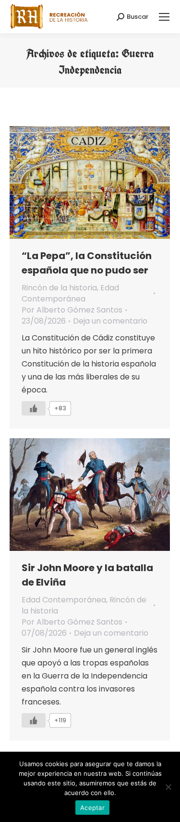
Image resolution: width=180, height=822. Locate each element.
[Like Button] (34, 408)
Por (72, 309)
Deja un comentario (110, 320)
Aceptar (92, 807)
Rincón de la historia (59, 287)
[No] (168, 787)
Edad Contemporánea (70, 293)
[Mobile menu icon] (164, 17)
